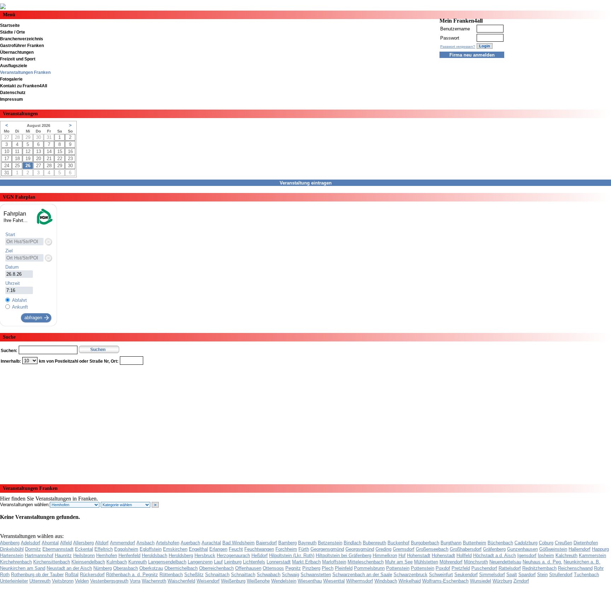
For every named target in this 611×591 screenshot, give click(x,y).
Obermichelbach (181, 568)
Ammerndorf (122, 542)
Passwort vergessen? (457, 46)
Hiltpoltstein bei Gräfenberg (343, 555)
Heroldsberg (181, 555)
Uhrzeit (12, 283)
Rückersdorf (92, 574)
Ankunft (20, 307)
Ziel (9, 250)
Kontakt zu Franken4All (23, 85)
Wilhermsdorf (359, 581)
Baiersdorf (266, 542)
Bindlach (352, 542)
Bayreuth (307, 542)
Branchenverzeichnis (21, 38)
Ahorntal (50, 542)
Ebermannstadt (58, 549)
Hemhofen (106, 555)
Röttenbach (171, 574)
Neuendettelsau (505, 561)
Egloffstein (151, 549)
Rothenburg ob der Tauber (37, 574)
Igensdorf (526, 555)
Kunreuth (137, 561)
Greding (383, 549)
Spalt (511, 574)
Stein (542, 574)
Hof (402, 555)
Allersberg (83, 542)
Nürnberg (102, 568)
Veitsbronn (63, 581)
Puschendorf (484, 568)
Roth (5, 574)
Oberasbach (125, 568)
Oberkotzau (151, 568)
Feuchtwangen (259, 549)
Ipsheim (546, 555)
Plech (327, 568)
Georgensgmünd (327, 549)
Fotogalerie (11, 79)
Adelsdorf (30, 542)
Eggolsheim (126, 549)
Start (10, 234)
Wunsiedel (480, 581)
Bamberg (287, 542)
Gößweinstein (553, 549)
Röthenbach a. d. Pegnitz (132, 574)
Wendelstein (283, 581)
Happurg (600, 549)
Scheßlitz (194, 574)
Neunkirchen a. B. (582, 561)
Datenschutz (12, 92)
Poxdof (443, 568)
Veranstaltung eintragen (306, 183)
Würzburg (502, 581)
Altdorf (102, 542)
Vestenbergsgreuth (109, 581)
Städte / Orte (12, 32)
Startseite (10, 25)
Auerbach (190, 542)
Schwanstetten (316, 574)
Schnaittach (217, 574)
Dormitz (33, 549)
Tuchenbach (586, 574)
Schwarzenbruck (410, 574)
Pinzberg (311, 568)
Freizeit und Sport (17, 59)
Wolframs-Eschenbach (445, 581)
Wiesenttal (334, 581)
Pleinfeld (344, 568)
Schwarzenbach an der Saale (362, 574)
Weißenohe (258, 581)
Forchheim (286, 549)
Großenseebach (432, 549)
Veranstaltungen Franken (25, 72)
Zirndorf (521, 581)
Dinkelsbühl (12, 549)
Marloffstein (334, 561)
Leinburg (233, 561)
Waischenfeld (181, 581)
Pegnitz (293, 568)
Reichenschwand (575, 568)
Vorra (135, 581)
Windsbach (385, 581)
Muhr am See (399, 561)
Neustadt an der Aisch (69, 568)
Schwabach (268, 574)
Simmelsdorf (492, 574)
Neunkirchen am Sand (22, 568)
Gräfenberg (494, 549)
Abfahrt (19, 300)
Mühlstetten (426, 561)
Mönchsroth (476, 561)
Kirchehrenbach (16, 561)
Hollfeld (464, 555)
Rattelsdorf (510, 568)
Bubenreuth (374, 542)
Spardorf (527, 574)
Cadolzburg (525, 542)
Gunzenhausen (522, 549)
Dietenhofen (586, 542)
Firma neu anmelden (472, 55)
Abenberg (9, 542)
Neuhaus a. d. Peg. (542, 561)
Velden (82, 581)
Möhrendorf (451, 561)
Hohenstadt (418, 555)
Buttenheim (474, 542)
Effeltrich (103, 549)
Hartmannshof (39, 555)
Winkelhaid (409, 581)
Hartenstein (11, 555)
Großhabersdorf (466, 549)
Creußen (563, 542)
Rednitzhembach (539, 568)
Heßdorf (259, 555)
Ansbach (145, 542)
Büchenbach (500, 542)
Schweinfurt (441, 574)
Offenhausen (248, 568)
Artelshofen (167, 542)
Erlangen (218, 549)
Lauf (218, 561)
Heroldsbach (154, 555)
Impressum (11, 99)
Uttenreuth (40, 581)
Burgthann (451, 542)
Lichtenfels (254, 561)
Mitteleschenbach (366, 561)
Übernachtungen (17, 52)
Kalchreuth (566, 555)
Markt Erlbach (306, 561)
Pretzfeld (461, 568)
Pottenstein (397, 568)
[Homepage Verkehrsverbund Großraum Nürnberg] (44, 224)
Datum (12, 267)
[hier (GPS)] (48, 241)
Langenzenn (200, 561)
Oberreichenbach (216, 568)
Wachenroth (154, 581)
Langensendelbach (167, 561)
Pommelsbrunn (369, 568)
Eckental (84, 549)
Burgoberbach (425, 542)
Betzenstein (330, 542)
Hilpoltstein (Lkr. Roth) (291, 555)
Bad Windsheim (238, 542)
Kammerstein (592, 555)
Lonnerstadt (279, 561)
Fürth (303, 549)
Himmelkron (385, 555)
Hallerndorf (579, 549)
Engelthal (198, 549)
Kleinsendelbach (88, 561)
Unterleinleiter (14, 581)
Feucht (236, 549)
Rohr (599, 568)
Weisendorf (208, 581)
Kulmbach (116, 561)
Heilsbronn (84, 555)
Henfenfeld (129, 555)
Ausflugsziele (13, 65)
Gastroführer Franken (22, 45)
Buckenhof (398, 542)
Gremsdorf (403, 549)
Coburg (546, 542)
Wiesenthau (310, 581)
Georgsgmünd (359, 549)
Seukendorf (466, 574)
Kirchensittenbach (51, 561)
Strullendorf (560, 574)
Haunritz (63, 555)
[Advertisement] (212, 422)
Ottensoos (273, 568)
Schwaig (290, 574)
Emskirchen (175, 549)
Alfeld (66, 542)
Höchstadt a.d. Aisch (494, 555)
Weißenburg (233, 581)
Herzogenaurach (233, 555)
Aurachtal (211, 542)
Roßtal (71, 574)
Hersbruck (204, 555)
